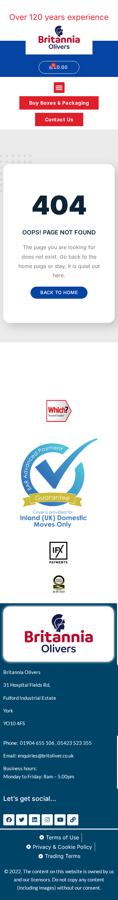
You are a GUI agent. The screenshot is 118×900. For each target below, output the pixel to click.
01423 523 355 (74, 743)
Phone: (11, 743)
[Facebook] (8, 819)
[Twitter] (21, 819)
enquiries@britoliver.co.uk (46, 755)
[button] (59, 87)
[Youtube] (60, 819)
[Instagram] (47, 819)
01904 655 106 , (38, 743)
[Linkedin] (34, 819)
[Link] (72, 819)
